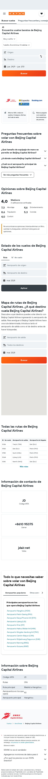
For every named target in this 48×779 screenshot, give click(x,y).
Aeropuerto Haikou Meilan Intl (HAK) (21, 628)
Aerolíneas (18, 723)
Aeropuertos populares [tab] (15, 593)
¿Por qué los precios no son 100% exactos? (19, 759)
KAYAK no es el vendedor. (15, 750)
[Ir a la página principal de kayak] (17, 13)
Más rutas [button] (24, 466)
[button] (4, 13)
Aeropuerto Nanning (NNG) (18, 643)
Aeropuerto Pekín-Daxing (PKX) (19, 614)
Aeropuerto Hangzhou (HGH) (18, 611)
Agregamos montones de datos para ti (21, 754)
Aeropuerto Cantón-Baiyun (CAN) (20, 636)
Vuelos (9, 723)
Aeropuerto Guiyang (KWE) (18, 646)
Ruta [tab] (5, 257)
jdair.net (24, 548)
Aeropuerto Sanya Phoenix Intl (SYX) (21, 618)
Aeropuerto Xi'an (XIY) (15, 625)
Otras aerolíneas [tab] (37, 593)
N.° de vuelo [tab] (17, 257)
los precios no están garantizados (22, 742)
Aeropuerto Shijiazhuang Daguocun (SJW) (23, 639)
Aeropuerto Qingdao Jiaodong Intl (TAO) (23, 632)
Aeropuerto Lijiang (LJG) (16, 621)
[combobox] (26, 265)
